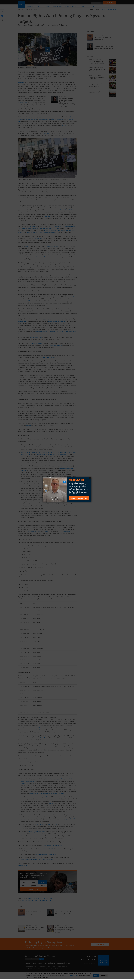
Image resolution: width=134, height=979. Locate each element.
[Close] (90, 478)
